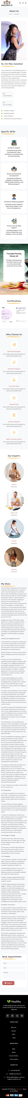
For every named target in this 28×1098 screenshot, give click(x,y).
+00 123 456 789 (15, 1070)
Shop (14, 1037)
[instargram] (12, 1016)
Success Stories (13, 1056)
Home (10, 14)
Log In (23, 3)
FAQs (13, 1049)
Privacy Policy (14, 1059)
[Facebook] (7, 1016)
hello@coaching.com (15, 1074)
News (13, 1034)
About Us (13, 1027)
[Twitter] (17, 1016)
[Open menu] (26, 3)
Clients (14, 1052)
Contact (13, 1031)
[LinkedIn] (22, 1016)
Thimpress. (19, 1089)
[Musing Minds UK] (7, 3)
